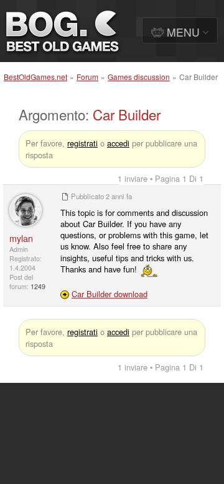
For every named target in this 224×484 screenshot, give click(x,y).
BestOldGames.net (35, 76)
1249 (37, 286)
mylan (21, 237)
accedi (118, 143)
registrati (82, 143)
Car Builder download (109, 294)
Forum (87, 76)
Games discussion (139, 76)
